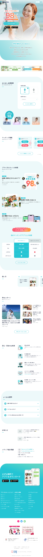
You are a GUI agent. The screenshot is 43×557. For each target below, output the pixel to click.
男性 (25, 92)
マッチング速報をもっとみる (25, 153)
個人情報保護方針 (31, 500)
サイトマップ (30, 504)
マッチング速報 (3, 504)
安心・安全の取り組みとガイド (6, 502)
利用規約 (29, 498)
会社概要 (29, 494)
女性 (34, 92)
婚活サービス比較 (17, 494)
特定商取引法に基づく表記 (25, 546)
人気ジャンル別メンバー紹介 (19, 510)
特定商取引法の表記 (31, 502)
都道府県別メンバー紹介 (19, 508)
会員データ (2, 496)
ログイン (37, 2)
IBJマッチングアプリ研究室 (27, 449)
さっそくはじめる (11, 23)
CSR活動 (29, 496)
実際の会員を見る (17, 506)
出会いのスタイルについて (5, 500)
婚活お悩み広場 (17, 498)
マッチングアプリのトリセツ (27, 451)
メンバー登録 (30, 506)
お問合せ (22, 548)
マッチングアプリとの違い (5, 506)
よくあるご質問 (3, 508)
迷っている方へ (17, 504)
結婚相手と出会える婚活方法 (19, 500)
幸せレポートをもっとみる (21, 331)
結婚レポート (3, 498)
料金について (3, 494)
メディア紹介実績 (17, 512)
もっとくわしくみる (21, 262)
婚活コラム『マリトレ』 (19, 496)
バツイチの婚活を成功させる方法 (20, 502)
